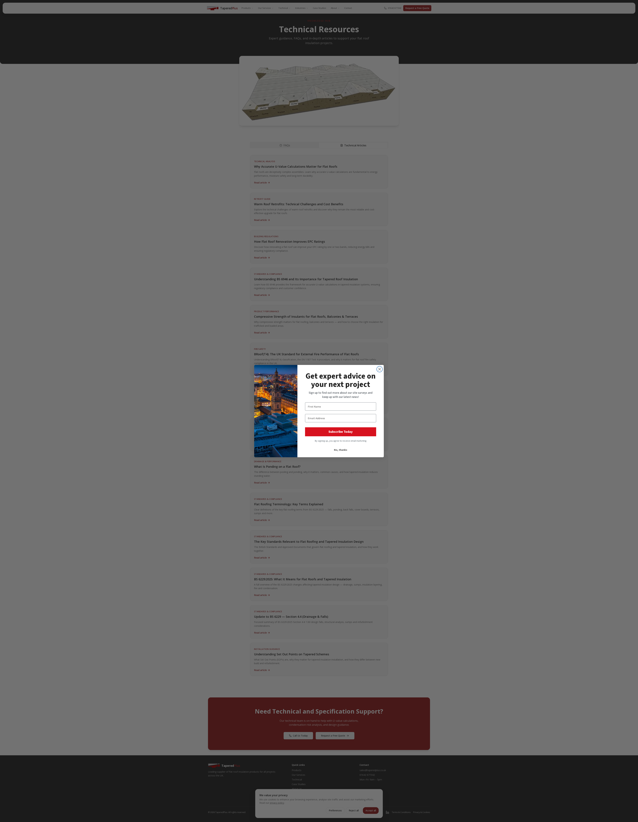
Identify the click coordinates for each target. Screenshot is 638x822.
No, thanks (340, 450)
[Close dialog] (379, 369)
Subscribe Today (340, 431)
